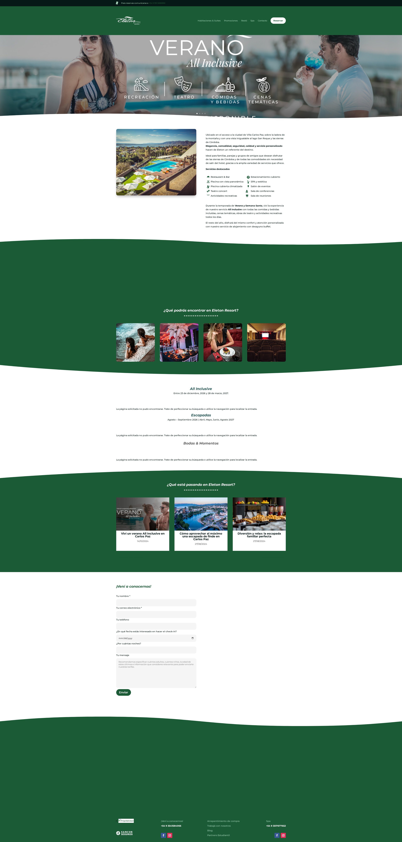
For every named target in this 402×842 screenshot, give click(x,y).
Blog (210, 830)
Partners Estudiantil (218, 835)
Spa (252, 20)
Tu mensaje (122, 655)
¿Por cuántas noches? (128, 643)
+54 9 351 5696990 (157, 3)
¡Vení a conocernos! (172, 821)
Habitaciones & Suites (209, 20)
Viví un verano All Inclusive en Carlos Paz (143, 535)
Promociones (231, 20)
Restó (244, 20)
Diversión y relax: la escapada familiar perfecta (259, 535)
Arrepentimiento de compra (223, 821)
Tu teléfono (122, 619)
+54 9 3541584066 (171, 826)
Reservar (278, 20)
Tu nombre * (123, 596)
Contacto (262, 20)
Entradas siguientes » (274, 557)
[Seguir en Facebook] (163, 835)
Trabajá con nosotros (219, 826)
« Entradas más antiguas (130, 557)
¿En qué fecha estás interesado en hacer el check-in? (146, 631)
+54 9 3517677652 (276, 826)
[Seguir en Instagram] (169, 835)
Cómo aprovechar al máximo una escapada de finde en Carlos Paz (201, 536)
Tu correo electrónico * (129, 607)
